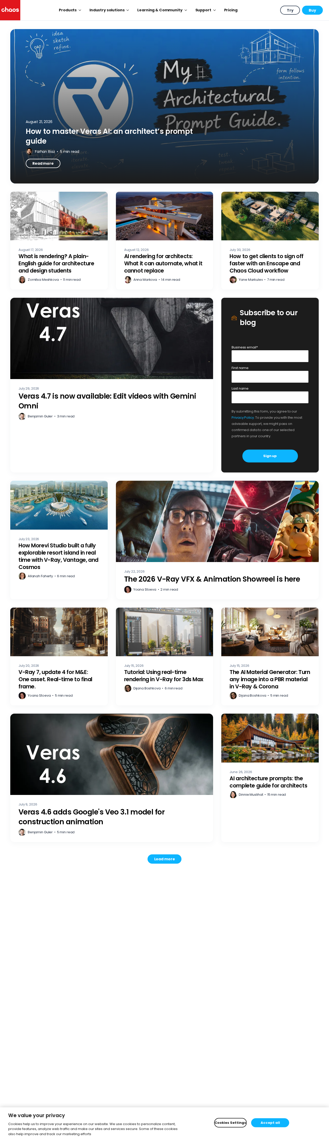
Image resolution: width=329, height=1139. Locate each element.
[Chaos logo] (10, 10)
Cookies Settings (230, 1123)
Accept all (270, 1123)
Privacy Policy (243, 417)
